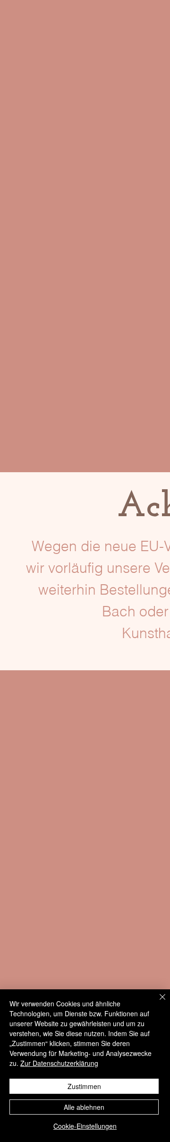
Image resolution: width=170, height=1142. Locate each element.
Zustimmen (84, 1086)
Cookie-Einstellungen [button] (85, 1126)
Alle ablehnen (84, 1107)
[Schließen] (156, 1002)
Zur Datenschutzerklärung (59, 1063)
